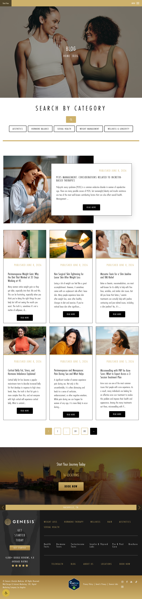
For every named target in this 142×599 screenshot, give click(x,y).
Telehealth (57, 564)
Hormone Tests (60, 545)
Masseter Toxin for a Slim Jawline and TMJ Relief (115, 275)
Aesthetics (18, 128)
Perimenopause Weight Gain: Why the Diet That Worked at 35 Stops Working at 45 (23, 277)
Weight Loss (50, 522)
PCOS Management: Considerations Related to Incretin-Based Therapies (89, 178)
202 (84, 431)
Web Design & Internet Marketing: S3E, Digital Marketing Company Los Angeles (19, 586)
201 (75, 431)
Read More (91, 207)
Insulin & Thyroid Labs (99, 545)
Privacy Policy (88, 584)
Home (66, 56)
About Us (88, 564)
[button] (6, 593)
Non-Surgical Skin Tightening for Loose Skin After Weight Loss (68, 275)
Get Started (20, 547)
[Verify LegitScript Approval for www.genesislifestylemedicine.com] (74, 584)
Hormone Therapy (74, 522)
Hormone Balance (40, 128)
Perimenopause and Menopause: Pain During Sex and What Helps (69, 372)
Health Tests (47, 545)
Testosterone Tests (77, 545)
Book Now (6, 3)
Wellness (96, 522)
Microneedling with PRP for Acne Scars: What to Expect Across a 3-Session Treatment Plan (115, 373)
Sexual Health (64, 128)
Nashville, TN (71, 507)
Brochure (133, 544)
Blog (76, 56)
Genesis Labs (113, 584)
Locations (106, 564)
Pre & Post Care (118, 545)
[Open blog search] (71, 119)
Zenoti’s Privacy (101, 584)
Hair (109, 522)
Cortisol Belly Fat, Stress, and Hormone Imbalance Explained (21, 372)
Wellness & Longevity (118, 128)
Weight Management (89, 128)
